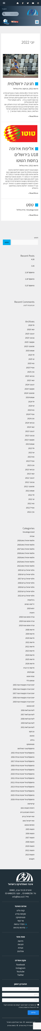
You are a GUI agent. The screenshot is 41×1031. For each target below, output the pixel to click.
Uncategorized (32, 209)
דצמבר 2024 (29, 384)
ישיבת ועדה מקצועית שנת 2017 (23, 693)
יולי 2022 (31, 495)
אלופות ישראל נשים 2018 (25, 553)
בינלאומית (30, 600)
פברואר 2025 (29, 376)
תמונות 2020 (29, 846)
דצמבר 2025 (29, 333)
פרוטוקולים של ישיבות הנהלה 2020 (22, 774)
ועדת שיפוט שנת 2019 (26, 621)
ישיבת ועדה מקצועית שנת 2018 (23, 697)
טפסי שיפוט (30, 676)
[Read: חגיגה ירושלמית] (20, 65)
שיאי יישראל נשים (28, 820)
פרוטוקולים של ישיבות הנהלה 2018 (22, 765)
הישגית (32, 612)
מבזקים (25, 88)
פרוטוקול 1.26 (29, 279)
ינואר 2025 (30, 380)
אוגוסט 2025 (30, 350)
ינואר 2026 (30, 329)
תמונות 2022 (29, 850)
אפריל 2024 (30, 414)
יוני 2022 (31, 499)
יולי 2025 (31, 355)
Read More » (33, 116)
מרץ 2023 (30, 465)
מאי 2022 (31, 503)
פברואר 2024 (29, 422)
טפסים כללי (30, 680)
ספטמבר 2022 (29, 486)
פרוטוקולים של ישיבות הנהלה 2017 (22, 761)
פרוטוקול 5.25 (29, 285)
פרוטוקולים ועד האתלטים (26, 748)
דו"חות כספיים (29, 604)
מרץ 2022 (30, 512)
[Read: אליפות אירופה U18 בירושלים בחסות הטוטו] (20, 133)
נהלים (32, 740)
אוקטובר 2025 (29, 342)
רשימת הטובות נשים (27, 808)
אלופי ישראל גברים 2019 (26, 587)
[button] (4, 3)
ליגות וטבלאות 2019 (27, 723)
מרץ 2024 (30, 418)
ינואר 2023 (30, 473)
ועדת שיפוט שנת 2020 (26, 625)
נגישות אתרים (11, 1025)
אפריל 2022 (30, 507)
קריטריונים (31, 803)
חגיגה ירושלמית (21, 83)
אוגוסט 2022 (30, 490)
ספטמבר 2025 (29, 346)
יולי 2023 (31, 448)
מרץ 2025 (30, 372)
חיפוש (36, 237)
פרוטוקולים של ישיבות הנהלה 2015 (22, 752)
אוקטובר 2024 (29, 389)
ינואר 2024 (30, 427)
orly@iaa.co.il (18, 896)
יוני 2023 (31, 452)
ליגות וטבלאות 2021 (27, 727)
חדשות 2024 (29, 655)
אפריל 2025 (30, 367)
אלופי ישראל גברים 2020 (26, 591)
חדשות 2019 (30, 634)
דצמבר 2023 (29, 431)
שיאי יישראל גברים (28, 816)
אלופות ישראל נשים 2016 (25, 540)
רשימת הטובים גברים (27, 812)
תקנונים (31, 859)
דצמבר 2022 (29, 478)
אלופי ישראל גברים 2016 (26, 574)
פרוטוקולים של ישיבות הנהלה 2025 (22, 795)
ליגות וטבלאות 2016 (27, 710)
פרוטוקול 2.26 (29, 272)
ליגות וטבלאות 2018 (27, 718)
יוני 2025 (31, 359)
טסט (30, 205)
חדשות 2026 (29, 663)
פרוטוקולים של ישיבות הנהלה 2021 (22, 778)
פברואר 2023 (29, 469)
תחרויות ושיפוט (29, 825)
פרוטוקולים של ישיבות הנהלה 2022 (22, 782)
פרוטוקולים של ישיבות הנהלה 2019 (22, 769)
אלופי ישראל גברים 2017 (26, 578)
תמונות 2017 (30, 837)
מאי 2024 (31, 410)
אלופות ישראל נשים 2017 (25, 549)
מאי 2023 (31, 457)
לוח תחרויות (30, 706)
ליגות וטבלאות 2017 (27, 714)
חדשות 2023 (29, 651)
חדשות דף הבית (28, 668)
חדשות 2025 (29, 659)
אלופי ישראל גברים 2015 (26, 570)
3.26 (32, 266)
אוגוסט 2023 (30, 444)
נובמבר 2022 (29, 482)
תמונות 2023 (29, 854)
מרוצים (32, 735)
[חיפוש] (4, 14)
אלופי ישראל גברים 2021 (26, 595)
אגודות (32, 536)
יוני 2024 (31, 405)
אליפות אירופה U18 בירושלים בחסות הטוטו (23, 154)
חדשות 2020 (29, 638)
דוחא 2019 (30, 608)
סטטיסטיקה (30, 744)
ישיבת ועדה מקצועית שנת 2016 (23, 689)
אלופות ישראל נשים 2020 (25, 561)
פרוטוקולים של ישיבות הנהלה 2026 (22, 799)
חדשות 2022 (33, 88)
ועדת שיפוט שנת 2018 (26, 617)
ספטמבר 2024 (29, 393)
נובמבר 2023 (29, 435)
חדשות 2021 (30, 642)
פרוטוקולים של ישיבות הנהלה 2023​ (22, 786)
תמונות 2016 (30, 833)
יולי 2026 (31, 325)
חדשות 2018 (30, 629)
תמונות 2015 (30, 829)
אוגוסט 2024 (30, 397)
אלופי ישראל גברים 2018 (26, 583)
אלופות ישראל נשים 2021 (25, 566)
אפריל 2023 (30, 461)
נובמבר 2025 (29, 338)
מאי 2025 (31, 363)
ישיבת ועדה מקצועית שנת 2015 (23, 685)
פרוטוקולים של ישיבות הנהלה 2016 (22, 757)
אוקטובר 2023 (29, 439)
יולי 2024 (31, 401)
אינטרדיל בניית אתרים (26, 1025)
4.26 (32, 259)
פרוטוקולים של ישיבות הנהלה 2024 (22, 791)
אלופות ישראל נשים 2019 (25, 557)
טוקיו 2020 (30, 672)
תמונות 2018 (30, 842)
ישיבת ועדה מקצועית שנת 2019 (23, 701)
